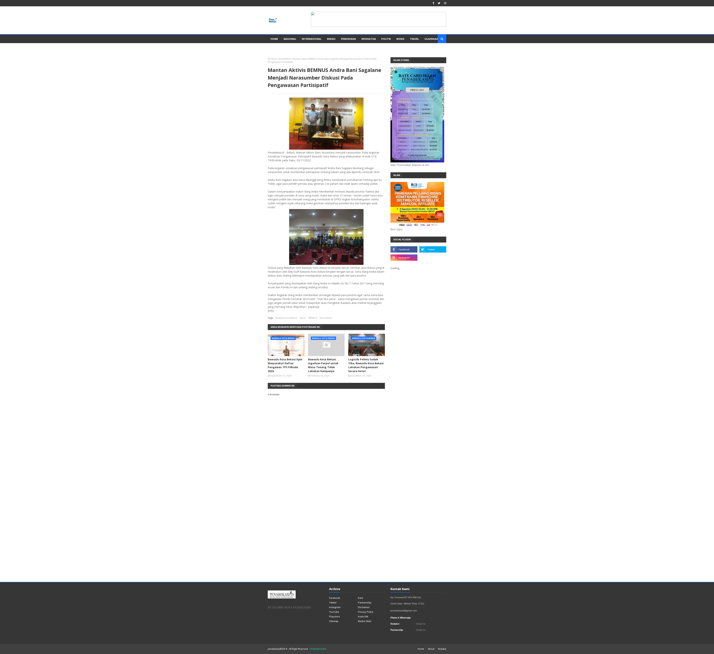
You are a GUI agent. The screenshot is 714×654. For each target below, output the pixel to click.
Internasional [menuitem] (311, 39)
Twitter (333, 602)
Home (421, 648)
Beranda (272, 58)
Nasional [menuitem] (290, 39)
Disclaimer (364, 607)
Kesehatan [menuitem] (368, 39)
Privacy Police (365, 611)
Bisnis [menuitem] (400, 39)
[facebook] (433, 3)
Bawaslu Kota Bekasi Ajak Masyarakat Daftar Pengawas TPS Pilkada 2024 (285, 365)
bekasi (302, 317)
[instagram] (444, 3)
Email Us (420, 624)
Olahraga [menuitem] (431, 39)
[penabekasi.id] (378, 26)
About (431, 648)
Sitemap (333, 621)
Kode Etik (363, 616)
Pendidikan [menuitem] (348, 39)
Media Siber (365, 621)
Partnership (364, 602)
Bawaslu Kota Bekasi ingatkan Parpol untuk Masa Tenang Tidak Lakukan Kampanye (323, 365)
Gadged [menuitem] (276, 47)
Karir (360, 598)
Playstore (334, 616)
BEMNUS (312, 317)
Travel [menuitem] (414, 39)
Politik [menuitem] (386, 39)
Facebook (334, 598)
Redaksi (442, 648)
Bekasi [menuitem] (331, 39)
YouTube (334, 611)
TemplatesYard (318, 648)
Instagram (334, 607)
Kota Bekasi (285, 58)
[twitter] (439, 3)
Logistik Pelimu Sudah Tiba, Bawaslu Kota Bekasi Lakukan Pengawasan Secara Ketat (366, 365)
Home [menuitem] (274, 39)
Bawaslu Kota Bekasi (286, 317)
